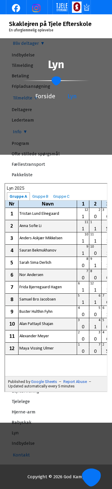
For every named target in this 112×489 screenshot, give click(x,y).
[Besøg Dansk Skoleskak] (86, 7)
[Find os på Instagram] (37, 8)
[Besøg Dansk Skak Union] (77, 7)
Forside (45, 96)
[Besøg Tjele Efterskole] (61, 7)
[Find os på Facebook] (17, 8)
